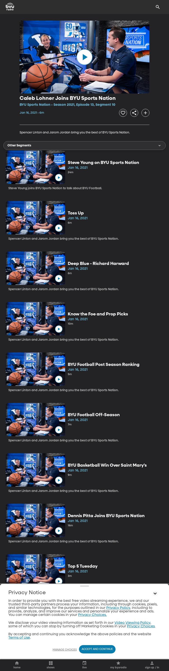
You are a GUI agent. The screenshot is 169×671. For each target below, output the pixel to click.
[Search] (157, 7)
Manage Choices (65, 650)
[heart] (123, 113)
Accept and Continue (97, 649)
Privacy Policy (118, 608)
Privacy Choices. (92, 615)
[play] (84, 57)
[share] (134, 113)
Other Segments (19, 145)
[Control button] (155, 593)
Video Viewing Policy (132, 623)
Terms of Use (19, 638)
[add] (145, 113)
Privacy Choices (141, 626)
